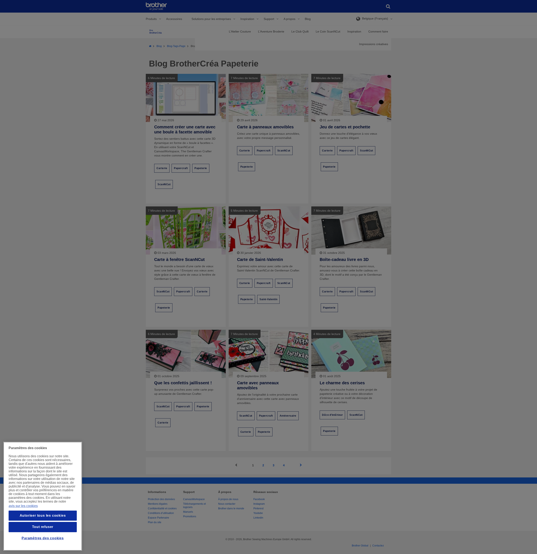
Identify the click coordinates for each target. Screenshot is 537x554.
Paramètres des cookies (43, 538)
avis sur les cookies (23, 506)
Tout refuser (42, 527)
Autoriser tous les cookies (43, 515)
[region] (42, 496)
